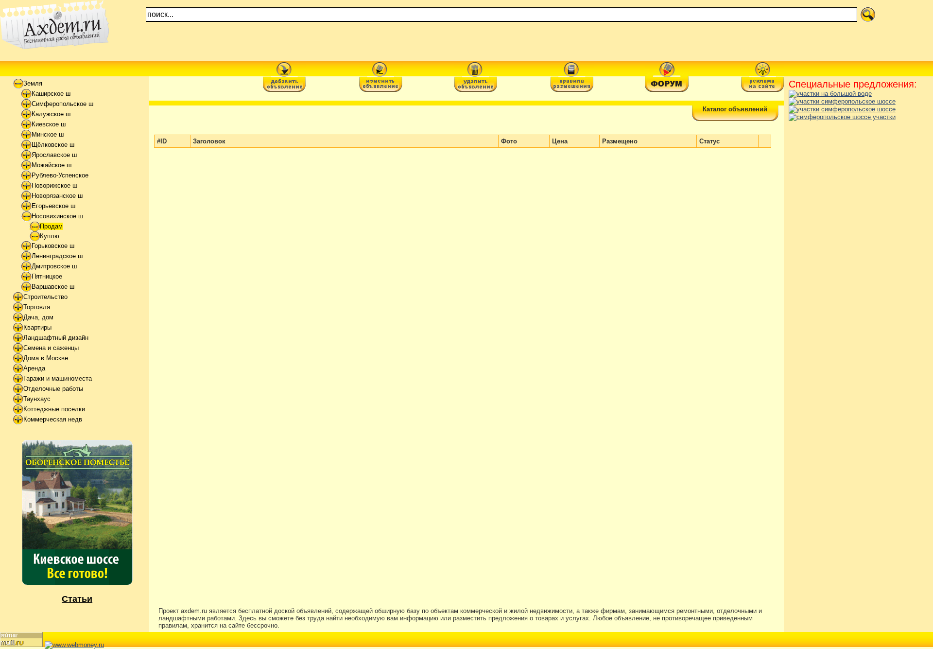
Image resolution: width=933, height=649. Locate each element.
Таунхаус (37, 399)
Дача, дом (38, 317)
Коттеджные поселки (54, 409)
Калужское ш (51, 114)
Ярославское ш (54, 154)
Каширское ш (51, 93)
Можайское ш (51, 165)
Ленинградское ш (57, 256)
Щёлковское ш (53, 144)
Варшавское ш (53, 286)
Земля (32, 83)
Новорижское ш (54, 185)
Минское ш (48, 134)
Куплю (49, 236)
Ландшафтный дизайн (55, 337)
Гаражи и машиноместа (57, 378)
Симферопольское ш (62, 103)
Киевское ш (49, 124)
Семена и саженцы (51, 347)
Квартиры (37, 327)
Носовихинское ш (57, 216)
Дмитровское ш (54, 266)
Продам (51, 226)
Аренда (34, 368)
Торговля (36, 307)
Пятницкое (47, 276)
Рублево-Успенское (60, 175)
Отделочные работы (53, 388)
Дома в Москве (45, 358)
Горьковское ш (53, 245)
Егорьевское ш (53, 206)
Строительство (45, 296)
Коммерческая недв (52, 419)
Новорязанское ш (57, 195)
